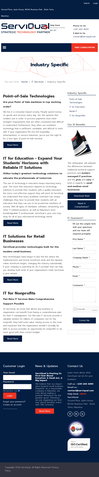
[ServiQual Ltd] (25, 28)
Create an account (12, 404)
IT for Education (77, 106)
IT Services (37, 82)
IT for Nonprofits (77, 115)
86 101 (53, 30)
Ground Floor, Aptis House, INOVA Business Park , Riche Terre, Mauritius (27, 12)
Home (24, 82)
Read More (44, 411)
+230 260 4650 (81, 29)
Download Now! (82, 195)
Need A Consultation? (82, 205)
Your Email (9, 372)
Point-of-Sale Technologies (75, 101)
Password (8, 381)
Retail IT (73, 111)
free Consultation (85, 47)
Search (86, 3)
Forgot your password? (14, 401)
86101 (83, 393)
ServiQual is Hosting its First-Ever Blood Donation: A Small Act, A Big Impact (48, 377)
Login (95, 3)
